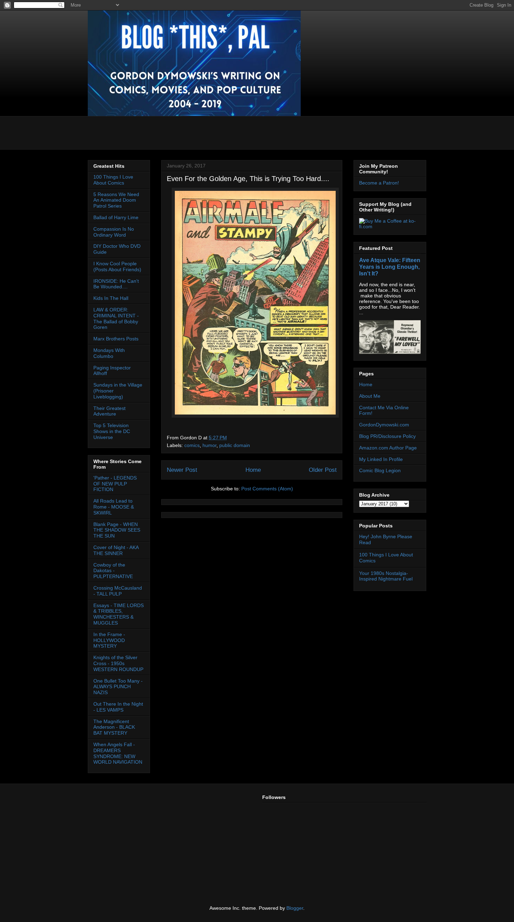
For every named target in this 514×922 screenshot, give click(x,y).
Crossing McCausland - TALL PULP (117, 591)
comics (192, 445)
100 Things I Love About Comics (113, 180)
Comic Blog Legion (380, 470)
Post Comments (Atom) (267, 488)
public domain (234, 445)
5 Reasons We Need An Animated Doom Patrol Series (116, 200)
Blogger (294, 908)
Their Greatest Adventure (109, 411)
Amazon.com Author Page (388, 448)
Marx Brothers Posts (115, 338)
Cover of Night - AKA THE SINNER (115, 550)
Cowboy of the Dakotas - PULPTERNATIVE (113, 570)
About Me (369, 396)
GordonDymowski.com (384, 424)
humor (209, 445)
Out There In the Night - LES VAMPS (118, 707)
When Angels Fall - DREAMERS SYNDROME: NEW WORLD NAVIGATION (117, 753)
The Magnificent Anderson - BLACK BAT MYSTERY (114, 727)
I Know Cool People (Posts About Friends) (117, 266)
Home (253, 470)
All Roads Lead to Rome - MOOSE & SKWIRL (113, 507)
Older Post (323, 470)
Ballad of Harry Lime (115, 217)
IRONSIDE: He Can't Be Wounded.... (116, 284)
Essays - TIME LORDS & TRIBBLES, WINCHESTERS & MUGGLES (118, 614)
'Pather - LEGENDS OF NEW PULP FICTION (115, 483)
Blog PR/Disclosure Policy (387, 436)
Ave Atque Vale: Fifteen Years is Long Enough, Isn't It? (389, 266)
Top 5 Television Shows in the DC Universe (111, 431)
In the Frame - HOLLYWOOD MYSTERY (109, 640)
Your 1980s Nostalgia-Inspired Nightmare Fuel (386, 576)
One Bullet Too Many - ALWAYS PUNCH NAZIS (118, 687)
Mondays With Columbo (109, 353)
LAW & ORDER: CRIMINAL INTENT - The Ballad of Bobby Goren (116, 318)
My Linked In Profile (381, 459)
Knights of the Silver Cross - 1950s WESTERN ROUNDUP (118, 663)
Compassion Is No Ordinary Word (113, 232)
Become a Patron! (379, 183)
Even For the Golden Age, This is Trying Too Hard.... (248, 178)
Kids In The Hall (110, 298)
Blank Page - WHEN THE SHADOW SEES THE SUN (116, 530)
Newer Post (182, 470)
